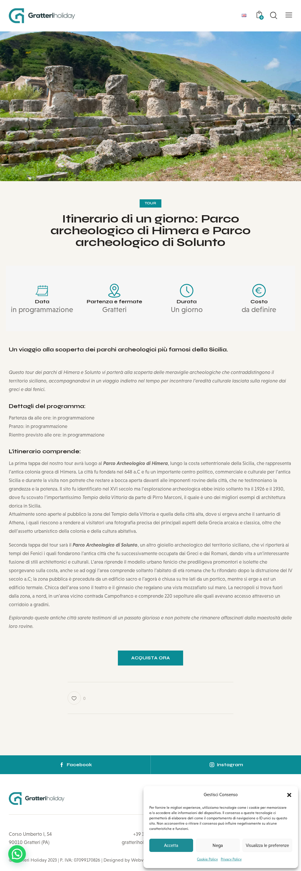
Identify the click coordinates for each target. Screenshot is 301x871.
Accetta (171, 845)
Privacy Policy (231, 859)
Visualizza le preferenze (267, 845)
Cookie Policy (207, 859)
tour (150, 203)
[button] (289, 795)
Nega (218, 845)
